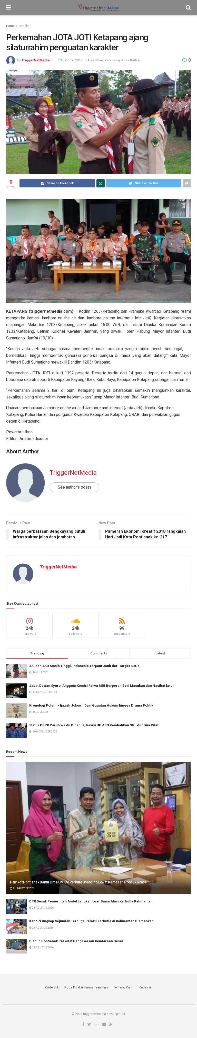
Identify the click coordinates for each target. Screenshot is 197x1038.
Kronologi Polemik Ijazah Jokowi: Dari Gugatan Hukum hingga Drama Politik (91, 705)
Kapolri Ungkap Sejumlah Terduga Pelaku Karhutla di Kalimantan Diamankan (91, 921)
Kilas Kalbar (131, 60)
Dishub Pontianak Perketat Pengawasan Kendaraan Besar (76, 941)
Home (10, 26)
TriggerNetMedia (36, 60)
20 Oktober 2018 (70, 60)
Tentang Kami (123, 987)
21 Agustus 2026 (23, 888)
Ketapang (112, 60)
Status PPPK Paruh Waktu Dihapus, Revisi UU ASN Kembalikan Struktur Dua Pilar (94, 725)
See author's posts (74, 487)
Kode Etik (52, 987)
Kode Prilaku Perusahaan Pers (86, 987)
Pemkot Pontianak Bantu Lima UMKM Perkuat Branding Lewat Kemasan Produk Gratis (78, 882)
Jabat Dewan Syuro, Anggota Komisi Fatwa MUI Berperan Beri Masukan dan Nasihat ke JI (101, 686)
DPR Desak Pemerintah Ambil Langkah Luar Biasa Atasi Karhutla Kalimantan (91, 901)
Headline (25, 26)
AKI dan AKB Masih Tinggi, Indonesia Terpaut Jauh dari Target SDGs (84, 666)
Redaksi (145, 987)
